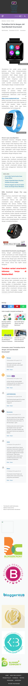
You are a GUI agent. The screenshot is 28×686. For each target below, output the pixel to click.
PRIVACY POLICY (7, 677)
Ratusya (9, 358)
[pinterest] (17, 306)
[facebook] (5, 306)
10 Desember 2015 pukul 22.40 (14, 396)
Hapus (11, 369)
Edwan (8, 468)
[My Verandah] (14, 3)
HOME (6, 675)
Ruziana (9, 376)
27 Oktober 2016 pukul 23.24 (14, 471)
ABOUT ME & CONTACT (15, 675)
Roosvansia (10, 412)
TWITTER (14, 10)
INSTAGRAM (14, 6)
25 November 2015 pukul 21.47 (14, 360)
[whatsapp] (23, 306)
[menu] (3, 16)
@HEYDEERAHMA (11, 394)
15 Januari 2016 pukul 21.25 (14, 414)
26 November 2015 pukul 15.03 (14, 378)
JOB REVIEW (18, 680)
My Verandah (16, 683)
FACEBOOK (14, 8)
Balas (8, 369)
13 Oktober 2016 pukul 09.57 (14, 444)
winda (8, 442)
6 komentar (23, 30)
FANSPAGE (14, 12)
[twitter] (11, 306)
